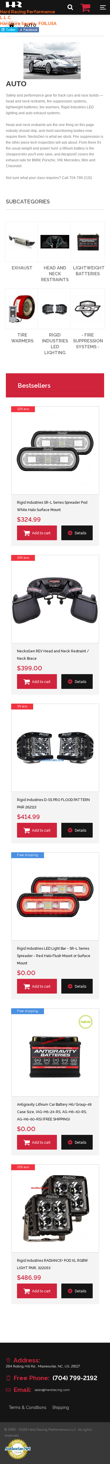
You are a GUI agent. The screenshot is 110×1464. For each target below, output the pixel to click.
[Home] (14, 6)
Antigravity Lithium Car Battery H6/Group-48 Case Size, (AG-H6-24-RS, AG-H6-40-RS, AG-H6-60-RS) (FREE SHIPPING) (54, 1111)
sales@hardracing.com (52, 1390)
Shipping (60, 1407)
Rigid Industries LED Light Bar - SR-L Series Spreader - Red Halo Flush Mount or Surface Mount (53, 955)
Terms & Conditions (27, 1407)
